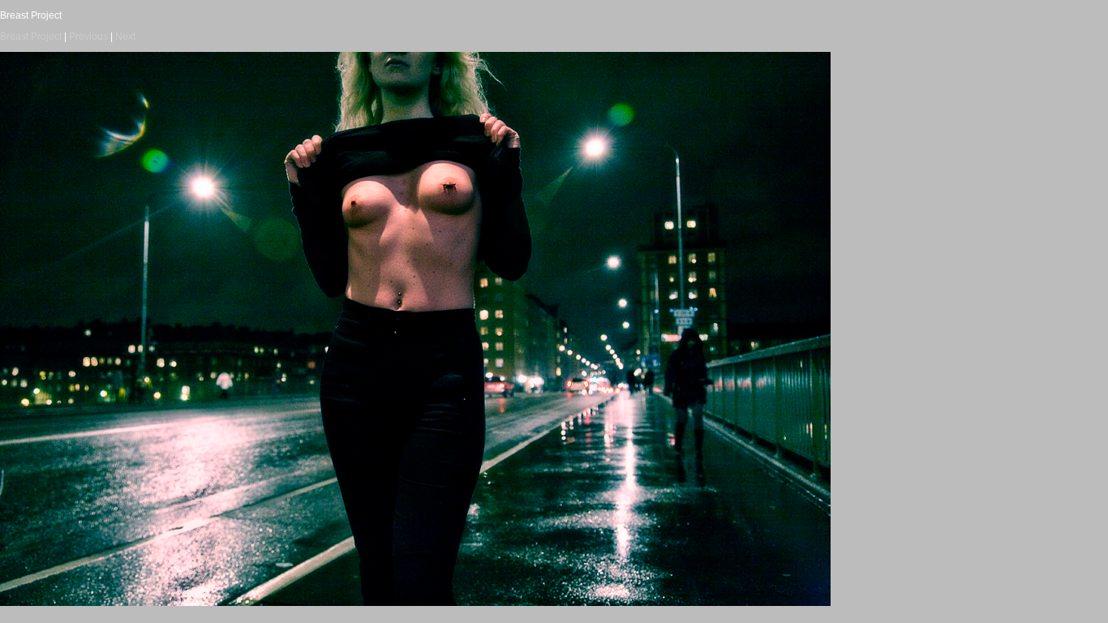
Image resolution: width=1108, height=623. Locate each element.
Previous (88, 36)
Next (125, 36)
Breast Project (31, 36)
